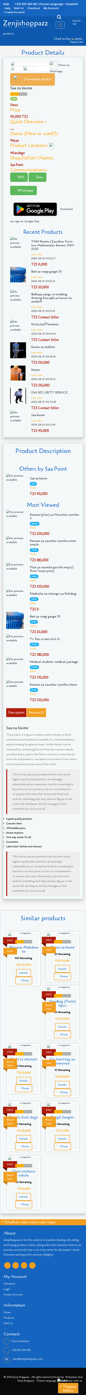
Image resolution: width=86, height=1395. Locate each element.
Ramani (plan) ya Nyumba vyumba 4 (54, 516)
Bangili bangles (62, 1117)
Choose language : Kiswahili (58, 4)
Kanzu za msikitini (43, 347)
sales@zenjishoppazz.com (27, 1359)
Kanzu (35, 370)
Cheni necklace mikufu (23, 1173)
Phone (25, 980)
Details (23, 973)
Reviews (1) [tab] (36, 712)
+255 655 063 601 (21, 1350)
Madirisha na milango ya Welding (53, 593)
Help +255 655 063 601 (20, 4)
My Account (51, 8)
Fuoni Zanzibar (20, 1341)
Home (7, 1312)
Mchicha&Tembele (45, 324)
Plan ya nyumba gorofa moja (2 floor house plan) (52, 569)
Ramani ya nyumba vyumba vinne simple (53, 542)
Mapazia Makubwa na (23, 949)
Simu (39, 177)
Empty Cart (76, 42)
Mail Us (19, 8)
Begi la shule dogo (23, 1117)
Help (7, 8)
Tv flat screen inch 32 (45, 639)
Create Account (14, 12)
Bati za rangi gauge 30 (46, 271)
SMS (20, 177)
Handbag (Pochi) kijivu (62, 1003)
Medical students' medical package (54, 662)
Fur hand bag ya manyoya (62, 1061)
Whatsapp (24, 190)
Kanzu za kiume (62, 947)
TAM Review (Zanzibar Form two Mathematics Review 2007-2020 (53, 245)
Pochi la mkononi (23, 1059)
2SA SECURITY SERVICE (49, 392)
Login (7, 1289)
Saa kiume (38, 415)
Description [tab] (16, 712)
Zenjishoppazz (25, 23)
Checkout (33, 8)
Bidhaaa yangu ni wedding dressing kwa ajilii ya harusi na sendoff (51, 298)
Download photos (37, 79)
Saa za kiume (38, 478)
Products (9, 1318)
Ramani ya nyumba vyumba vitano (53, 684)
